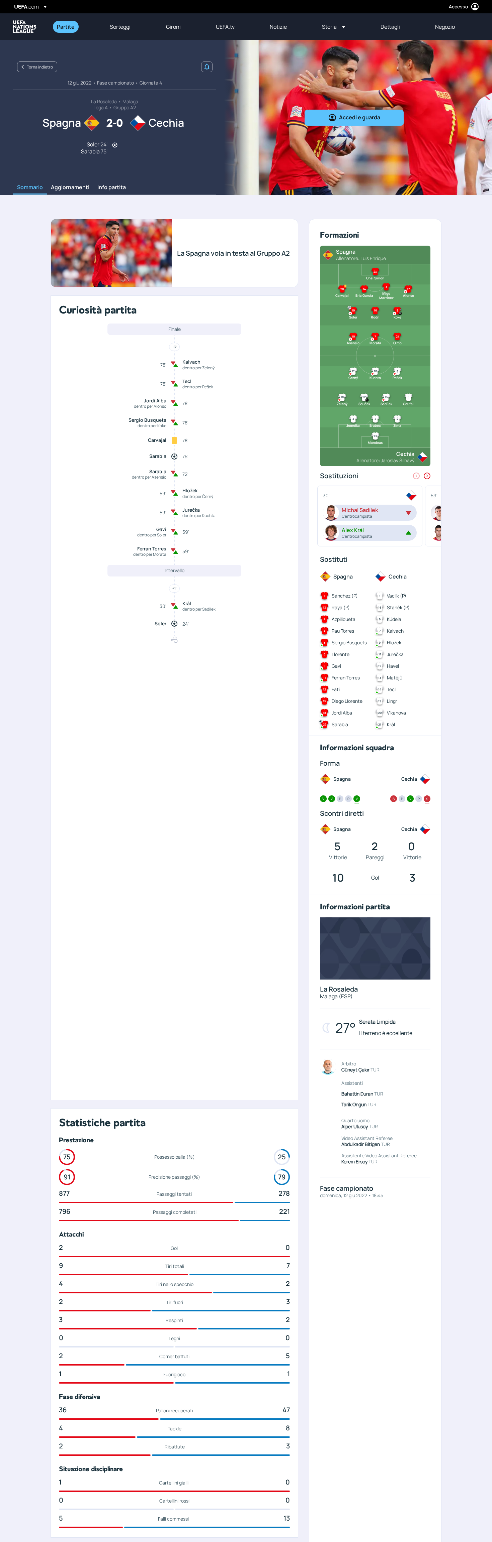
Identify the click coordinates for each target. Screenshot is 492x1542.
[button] (333, 26)
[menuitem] (75, 26)
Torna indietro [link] (40, 67)
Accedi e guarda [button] (359, 117)
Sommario (30, 187)
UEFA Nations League (24, 26)
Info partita (111, 187)
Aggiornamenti (70, 187)
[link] (66, 26)
